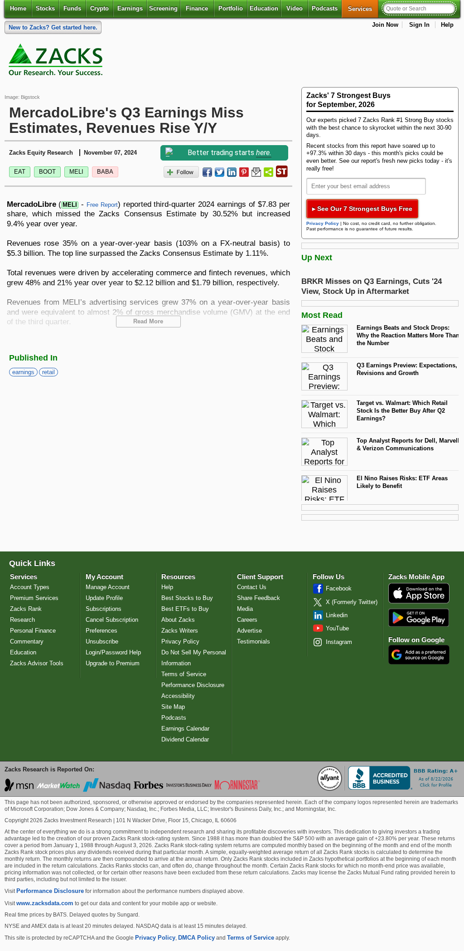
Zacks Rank (26, 608)
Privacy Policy (322, 223)
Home (18, 8)
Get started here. (53, 27)
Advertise (249, 630)
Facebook (339, 588)
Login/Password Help (113, 652)
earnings (23, 372)
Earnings (130, 8)
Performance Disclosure (192, 685)
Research (22, 619)
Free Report (102, 204)
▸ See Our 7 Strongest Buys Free (362, 208)
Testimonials (253, 641)
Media (245, 608)
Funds (72, 8)
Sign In (419, 24)
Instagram (339, 642)
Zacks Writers (179, 630)
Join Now (385, 24)
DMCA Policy (196, 937)
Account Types (29, 587)
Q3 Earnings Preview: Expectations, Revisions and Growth (407, 369)
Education (264, 8)
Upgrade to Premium (113, 663)
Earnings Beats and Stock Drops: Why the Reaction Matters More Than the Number (408, 335)
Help (447, 24)
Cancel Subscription (112, 619)
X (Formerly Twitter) (351, 602)
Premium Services (34, 598)
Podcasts (325, 8)
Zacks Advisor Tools (36, 663)
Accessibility (178, 696)
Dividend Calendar (185, 739)
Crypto (99, 8)
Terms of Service (183, 674)
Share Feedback (258, 598)
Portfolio (230, 8)
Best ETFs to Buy (185, 608)
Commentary (27, 641)
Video (294, 8)
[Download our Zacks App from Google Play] (418, 617)
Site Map (173, 706)
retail (48, 372)
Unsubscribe (102, 641)
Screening (163, 8)
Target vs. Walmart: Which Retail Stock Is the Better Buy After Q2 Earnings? (402, 410)
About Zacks (178, 619)
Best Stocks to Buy (187, 598)
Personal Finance (33, 630)
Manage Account (108, 587)
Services (363, 8)
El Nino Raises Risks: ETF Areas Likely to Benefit (402, 482)
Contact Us (251, 587)
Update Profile (104, 598)
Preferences (101, 630)
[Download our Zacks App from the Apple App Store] (419, 602)
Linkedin (337, 615)
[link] (57, 62)
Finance (197, 8)
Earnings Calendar (185, 728)
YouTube (337, 628)
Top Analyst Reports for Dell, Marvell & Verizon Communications (408, 444)
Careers (247, 619)
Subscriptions (103, 608)
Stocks (45, 8)
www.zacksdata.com (44, 903)
